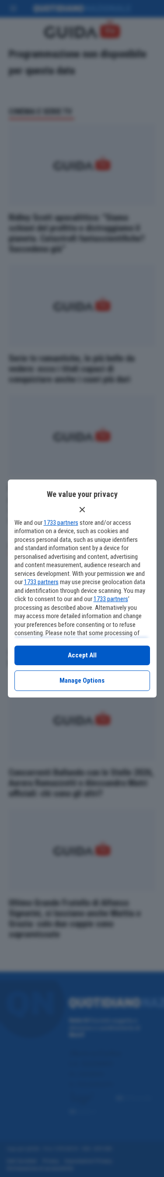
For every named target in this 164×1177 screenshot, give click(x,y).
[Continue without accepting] (82, 509)
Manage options (82, 680)
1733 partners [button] (61, 523)
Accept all (82, 655)
